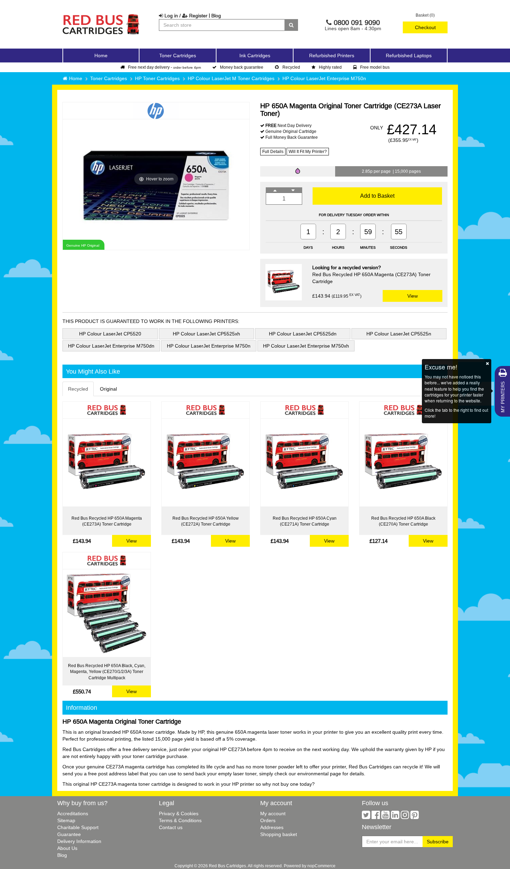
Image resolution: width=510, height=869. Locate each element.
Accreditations (72, 813)
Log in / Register (185, 15)
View (412, 296)
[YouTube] (385, 816)
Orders (267, 820)
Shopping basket (278, 834)
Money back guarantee (241, 67)
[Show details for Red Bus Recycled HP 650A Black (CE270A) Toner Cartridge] (403, 462)
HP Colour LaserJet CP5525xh (206, 333)
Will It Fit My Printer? (308, 151)
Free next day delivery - (164, 67)
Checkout (425, 27)
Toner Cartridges (108, 78)
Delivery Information (79, 841)
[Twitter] (366, 816)
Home (101, 55)
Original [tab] (108, 389)
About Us (67, 848)
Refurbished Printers (331, 55)
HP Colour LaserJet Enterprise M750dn (111, 346)
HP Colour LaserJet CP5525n (398, 333)
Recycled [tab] (78, 389)
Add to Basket (377, 196)
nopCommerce (321, 865)
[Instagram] (405, 816)
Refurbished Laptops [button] (409, 55)
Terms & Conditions (180, 820)
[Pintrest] (414, 816)
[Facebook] (376, 816)
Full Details (272, 151)
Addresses (271, 827)
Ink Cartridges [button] (254, 55)
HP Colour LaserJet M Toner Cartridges (231, 78)
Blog (216, 15)
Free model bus (375, 67)
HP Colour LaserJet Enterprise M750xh (306, 346)
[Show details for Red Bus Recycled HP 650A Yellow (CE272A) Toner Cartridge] (205, 462)
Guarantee (69, 834)
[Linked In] (395, 816)
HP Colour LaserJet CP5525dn (303, 333)
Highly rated (330, 67)
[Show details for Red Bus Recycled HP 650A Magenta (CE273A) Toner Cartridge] (107, 462)
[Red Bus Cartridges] (101, 15)
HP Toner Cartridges (157, 78)
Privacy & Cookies (178, 813)
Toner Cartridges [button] (177, 55)
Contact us (170, 827)
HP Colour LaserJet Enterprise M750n (324, 78)
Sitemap (66, 820)
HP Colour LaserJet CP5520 (110, 333)
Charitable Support (78, 827)
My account (273, 813)
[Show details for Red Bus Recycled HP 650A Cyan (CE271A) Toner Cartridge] (304, 462)
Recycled (291, 67)
